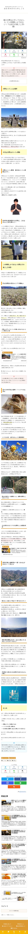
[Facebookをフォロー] (20, 779)
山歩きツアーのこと (7, 926)
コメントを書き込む (14, 910)
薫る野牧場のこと (21, 926)
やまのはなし (5, 758)
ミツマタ (4, 760)
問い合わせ (14, 928)
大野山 (14, 760)
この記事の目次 (13, 81)
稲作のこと (21, 924)
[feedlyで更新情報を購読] (20, 783)
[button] (25, 444)
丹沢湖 (9, 760)
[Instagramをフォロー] (7, 783)
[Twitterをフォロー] (7, 779)
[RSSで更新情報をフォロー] (14, 786)
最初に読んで (8, 924)
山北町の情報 (12, 758)
